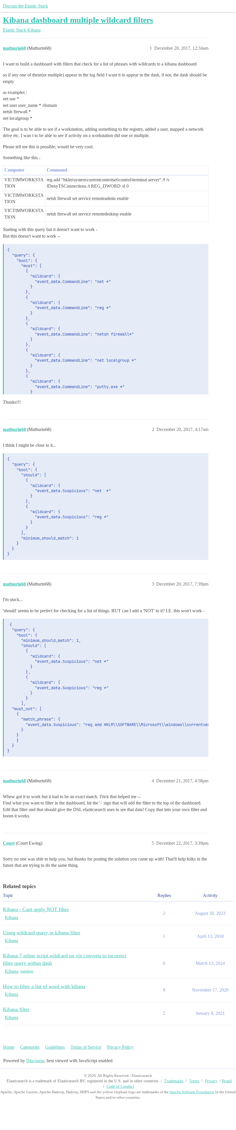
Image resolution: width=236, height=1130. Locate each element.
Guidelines (55, 1047)
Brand (227, 1081)
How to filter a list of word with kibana (44, 986)
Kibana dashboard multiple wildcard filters (78, 20)
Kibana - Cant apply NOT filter (36, 909)
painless (26, 971)
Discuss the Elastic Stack (25, 5)
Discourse (35, 1060)
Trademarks (173, 1081)
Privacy (211, 1081)
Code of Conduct (120, 1086)
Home (8, 1047)
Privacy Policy (120, 1047)
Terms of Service (86, 1047)
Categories (29, 1047)
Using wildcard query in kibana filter (41, 932)
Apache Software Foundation (191, 1092)
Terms (194, 1081)
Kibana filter (16, 1009)
